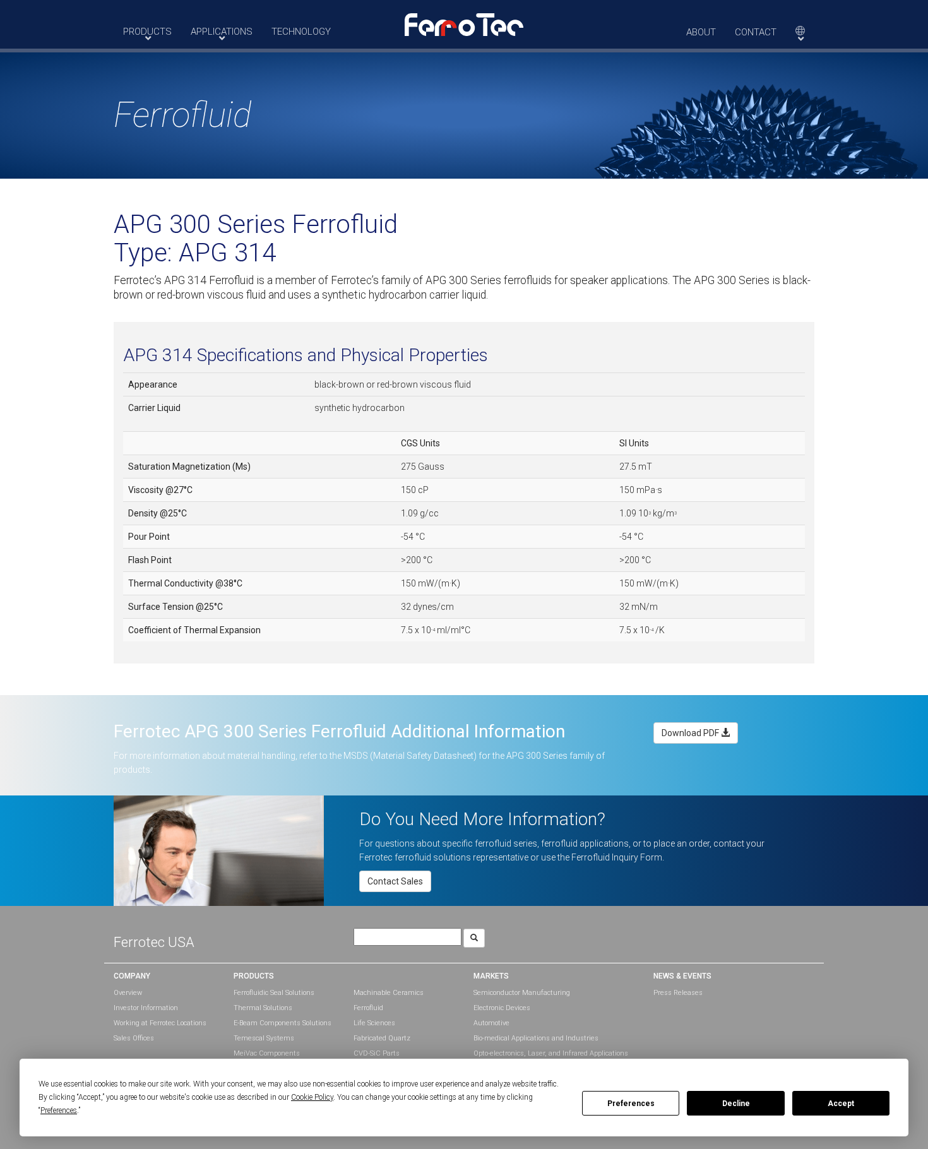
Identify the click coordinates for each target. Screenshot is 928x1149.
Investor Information (146, 1008)
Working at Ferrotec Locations (160, 1023)
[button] (464, 24)
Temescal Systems (264, 1038)
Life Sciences (374, 1023)
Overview (128, 993)
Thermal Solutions (263, 1008)
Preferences (631, 1103)
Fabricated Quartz (382, 1038)
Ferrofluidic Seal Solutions (274, 993)
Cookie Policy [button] (312, 1097)
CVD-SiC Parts (377, 1053)
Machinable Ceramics (389, 993)
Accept (841, 1103)
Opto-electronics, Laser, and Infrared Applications (550, 1053)
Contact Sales (395, 881)
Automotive (491, 1023)
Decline (736, 1103)
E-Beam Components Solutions (282, 1023)
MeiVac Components (267, 1053)
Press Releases (678, 993)
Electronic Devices (501, 1008)
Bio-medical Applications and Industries (535, 1038)
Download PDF (691, 733)
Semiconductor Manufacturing (521, 993)
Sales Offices (134, 1038)
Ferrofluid (368, 1008)
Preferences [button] (58, 1110)
